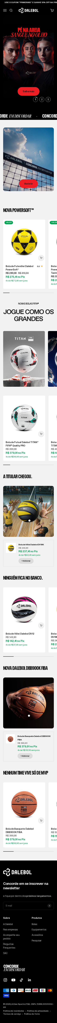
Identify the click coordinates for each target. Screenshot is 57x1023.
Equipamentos (39, 929)
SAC (5, 953)
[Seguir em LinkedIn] (29, 980)
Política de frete (32, 1014)
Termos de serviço (12, 1014)
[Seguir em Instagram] (5, 980)
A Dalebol (8, 924)
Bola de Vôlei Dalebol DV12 (20, 634)
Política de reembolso (13, 1011)
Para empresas (10, 929)
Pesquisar (36, 940)
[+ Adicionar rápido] (41, 258)
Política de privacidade (37, 1011)
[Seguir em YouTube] (13, 980)
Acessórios (37, 935)
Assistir (28, 184)
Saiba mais (28, 91)
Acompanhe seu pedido (11, 937)
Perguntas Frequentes (9, 946)
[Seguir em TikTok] (21, 980)
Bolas (34, 924)
